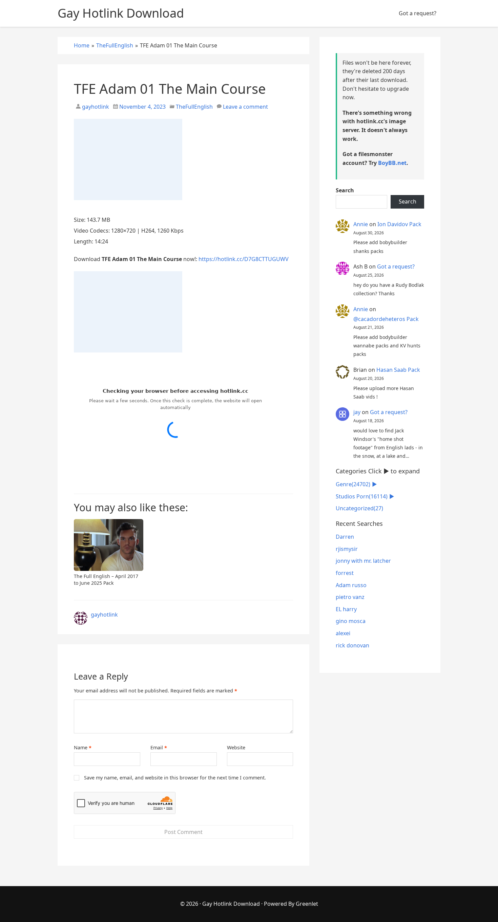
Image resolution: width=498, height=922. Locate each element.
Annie (360, 224)
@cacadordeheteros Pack (386, 319)
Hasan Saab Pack (398, 369)
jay (356, 412)
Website (236, 747)
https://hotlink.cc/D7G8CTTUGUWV (244, 259)
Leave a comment (245, 106)
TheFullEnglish (194, 106)
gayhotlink (95, 106)
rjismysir (347, 549)
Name (82, 747)
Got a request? (417, 13)
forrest (345, 573)
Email (158, 747)
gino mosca (351, 621)
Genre (353, 484)
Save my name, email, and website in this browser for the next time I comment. (175, 777)
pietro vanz (350, 597)
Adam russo (351, 585)
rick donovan (352, 645)
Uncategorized (359, 508)
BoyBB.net (392, 163)
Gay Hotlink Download (231, 903)
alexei (343, 633)
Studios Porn (362, 496)
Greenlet (307, 903)
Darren (345, 536)
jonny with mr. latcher (363, 560)
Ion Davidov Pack (399, 224)
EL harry (346, 609)
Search (345, 190)
